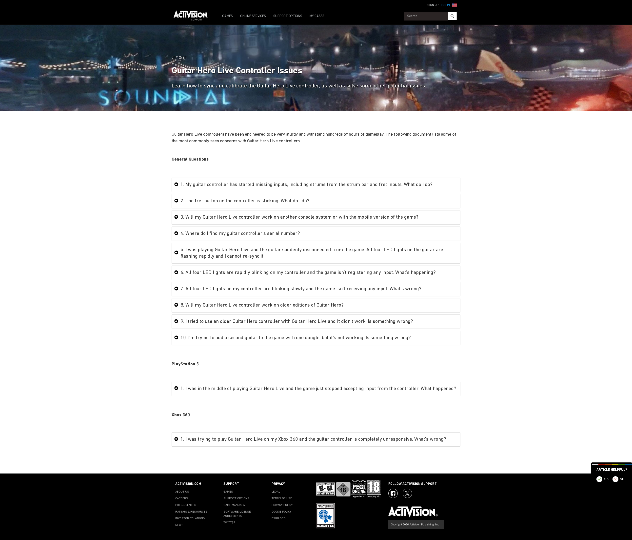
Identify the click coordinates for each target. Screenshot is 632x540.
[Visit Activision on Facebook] (393, 493)
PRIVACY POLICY (282, 505)
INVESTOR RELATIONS (190, 518)
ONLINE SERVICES (253, 16)
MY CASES (317, 16)
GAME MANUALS (234, 505)
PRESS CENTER (185, 505)
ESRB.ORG (279, 518)
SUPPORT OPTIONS (287, 16)
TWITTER (229, 522)
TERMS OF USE (282, 498)
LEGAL (276, 491)
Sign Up (432, 5)
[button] (454, 4)
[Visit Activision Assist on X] (407, 493)
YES (606, 479)
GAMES (227, 16)
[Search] (452, 16)
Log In (445, 5)
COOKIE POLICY (282, 511)
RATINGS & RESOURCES (191, 511)
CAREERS (181, 498)
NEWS (179, 525)
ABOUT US (182, 491)
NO (622, 479)
